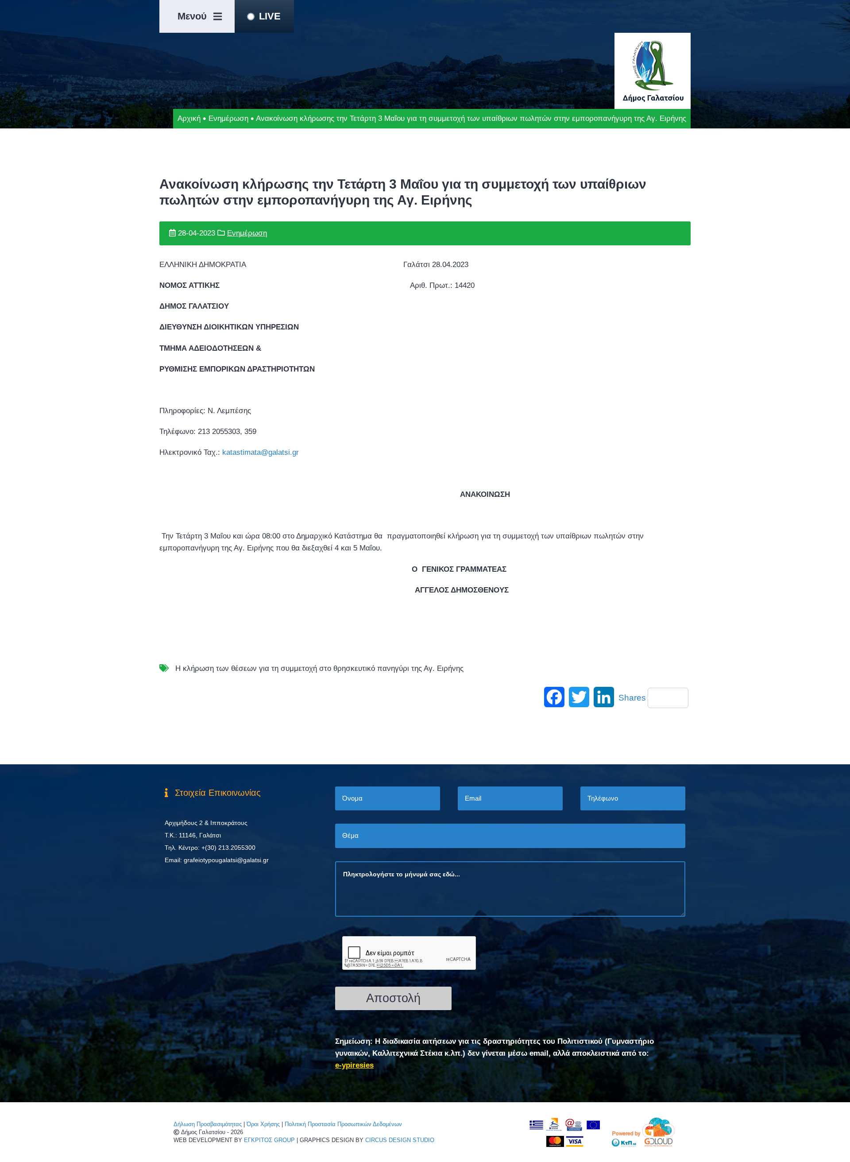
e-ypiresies (354, 1065)
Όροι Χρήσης (263, 1124)
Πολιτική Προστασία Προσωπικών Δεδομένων (343, 1124)
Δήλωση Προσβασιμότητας (208, 1124)
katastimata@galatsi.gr (260, 452)
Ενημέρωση (228, 118)
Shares (632, 697)
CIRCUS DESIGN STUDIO (399, 1140)
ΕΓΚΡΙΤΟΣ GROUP (269, 1140)
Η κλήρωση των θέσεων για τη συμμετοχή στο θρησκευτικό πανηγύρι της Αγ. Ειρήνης (319, 668)
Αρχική (189, 118)
